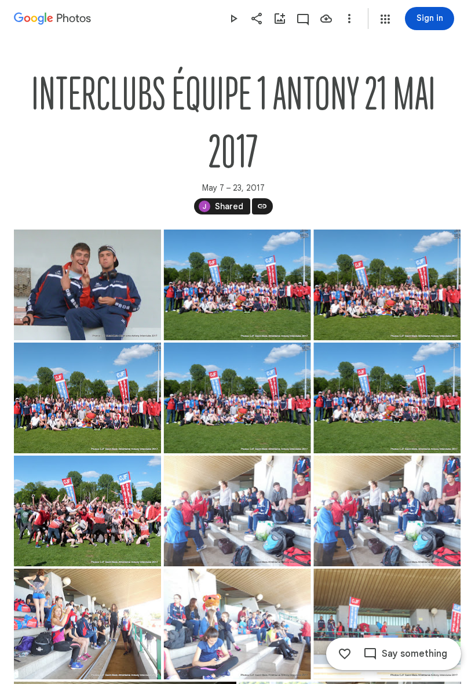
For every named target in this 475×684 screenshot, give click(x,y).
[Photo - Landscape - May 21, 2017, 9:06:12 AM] (237, 624)
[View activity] (303, 18)
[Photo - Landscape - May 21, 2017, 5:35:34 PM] (87, 398)
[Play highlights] (233, 18)
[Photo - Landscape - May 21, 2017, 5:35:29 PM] (237, 398)
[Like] (344, 653)
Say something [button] (414, 654)
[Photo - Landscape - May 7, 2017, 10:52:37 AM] (87, 285)
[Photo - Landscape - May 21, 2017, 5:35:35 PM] (387, 285)
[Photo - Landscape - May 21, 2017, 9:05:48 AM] (87, 624)
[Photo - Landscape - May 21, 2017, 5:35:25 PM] (237, 285)
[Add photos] (279, 18)
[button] (385, 19)
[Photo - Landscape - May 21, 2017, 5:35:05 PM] (87, 511)
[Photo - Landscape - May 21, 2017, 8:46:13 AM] (237, 511)
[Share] (256, 18)
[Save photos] (326, 18)
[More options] (349, 18)
